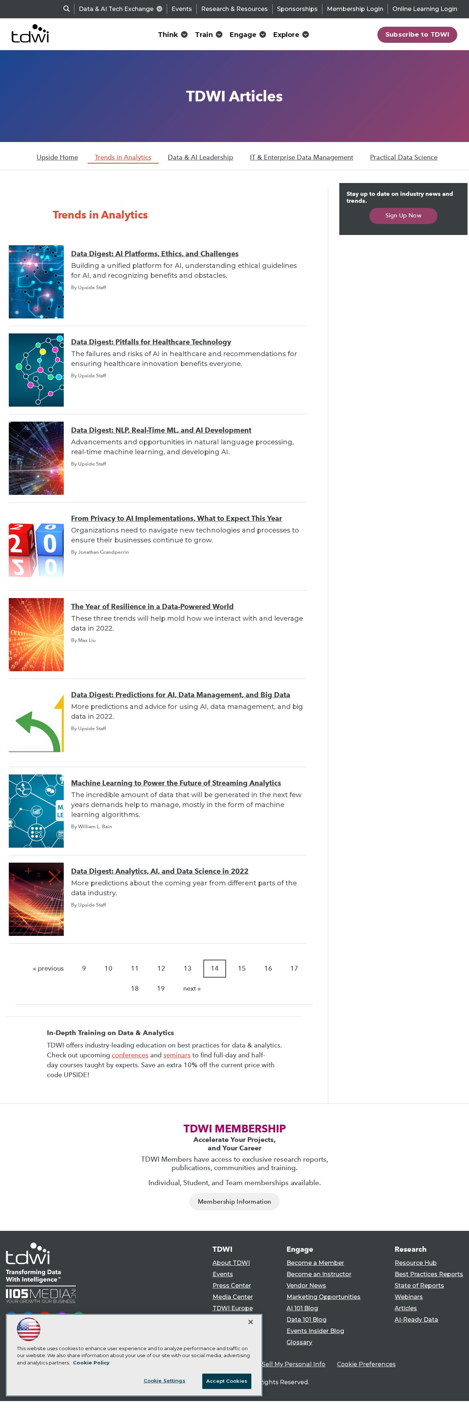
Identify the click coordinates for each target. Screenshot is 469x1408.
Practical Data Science (403, 157)
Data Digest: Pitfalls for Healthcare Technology (151, 342)
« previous (48, 968)
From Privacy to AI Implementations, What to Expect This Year (176, 518)
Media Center (233, 1296)
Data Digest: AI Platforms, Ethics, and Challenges (155, 254)
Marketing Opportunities (324, 1296)
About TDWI (231, 1262)
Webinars (409, 1296)
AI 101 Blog (302, 1308)
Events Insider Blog (315, 1330)
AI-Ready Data (416, 1319)
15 (242, 968)
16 (268, 968)
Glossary (299, 1342)
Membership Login (355, 8)
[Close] (251, 1322)
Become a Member (315, 1262)
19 (161, 989)
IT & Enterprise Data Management (301, 157)
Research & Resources (234, 8)
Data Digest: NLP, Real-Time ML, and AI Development (161, 430)
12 (161, 968)
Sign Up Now (403, 215)
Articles (406, 1308)
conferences (130, 1055)
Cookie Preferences (366, 1364)
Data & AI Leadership (200, 157)
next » (192, 989)
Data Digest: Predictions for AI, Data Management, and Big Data (180, 695)
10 (108, 968)
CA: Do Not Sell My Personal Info (277, 1364)
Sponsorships (297, 8)
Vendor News (306, 1285)
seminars (177, 1055)
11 (135, 968)
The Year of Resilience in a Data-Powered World (152, 606)
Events (181, 8)
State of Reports (419, 1285)
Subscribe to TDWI (417, 34)
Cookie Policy (91, 1363)
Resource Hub (416, 1262)
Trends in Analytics (123, 157)
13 (188, 968)
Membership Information (234, 1202)
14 (215, 968)
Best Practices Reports (429, 1274)
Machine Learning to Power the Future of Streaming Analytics (176, 783)
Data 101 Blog (306, 1319)
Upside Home (57, 157)
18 (135, 989)
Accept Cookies (226, 1381)
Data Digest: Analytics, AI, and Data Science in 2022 (159, 871)
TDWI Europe (233, 1308)
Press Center (232, 1285)
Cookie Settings (164, 1380)
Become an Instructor (319, 1274)
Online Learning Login (424, 8)
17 (294, 968)
